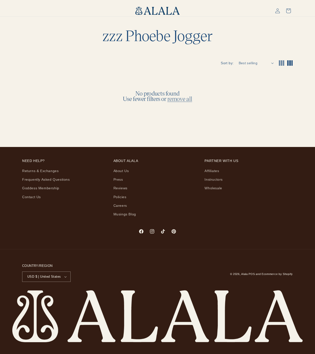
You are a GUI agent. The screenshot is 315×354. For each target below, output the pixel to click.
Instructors (214, 179)
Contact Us (31, 197)
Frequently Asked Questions (46, 179)
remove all (179, 98)
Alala (244, 274)
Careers (120, 206)
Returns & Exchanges (40, 171)
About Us (121, 171)
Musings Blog (124, 214)
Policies (119, 197)
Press (118, 179)
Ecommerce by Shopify (277, 274)
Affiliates (212, 171)
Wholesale (213, 188)
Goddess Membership (40, 188)
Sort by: (227, 63)
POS (252, 274)
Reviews (120, 188)
